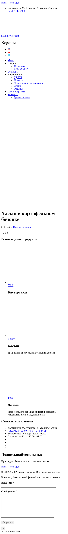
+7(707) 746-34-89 (36, 430)
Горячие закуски (22, 227)
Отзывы (18, 88)
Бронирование (22, 97)
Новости (18, 80)
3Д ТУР (18, 77)
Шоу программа (16, 91)
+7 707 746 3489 (16, 10)
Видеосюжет (21, 68)
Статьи (18, 86)
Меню (11, 60)
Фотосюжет (20, 66)
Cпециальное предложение (28, 83)
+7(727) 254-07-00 (17, 430)
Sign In (5, 35)
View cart (14, 35)
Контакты (13, 94)
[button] (10, 531)
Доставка (13, 71)
